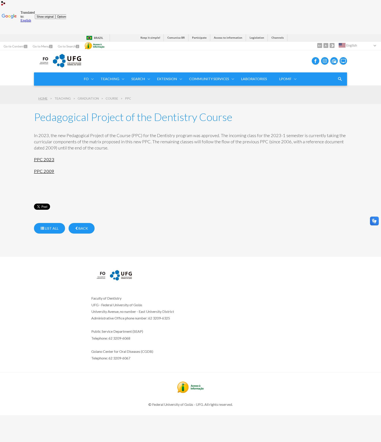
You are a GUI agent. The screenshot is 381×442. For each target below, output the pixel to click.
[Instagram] (325, 61)
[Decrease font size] (325, 45)
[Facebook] (315, 61)
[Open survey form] (340, 79)
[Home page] (41, 64)
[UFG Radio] (334, 61)
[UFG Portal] (67, 66)
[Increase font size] (319, 45)
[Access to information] (95, 45)
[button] (86, 79)
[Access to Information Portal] (190, 391)
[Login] (3, 4)
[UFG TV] (343, 61)
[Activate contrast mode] (332, 45)
